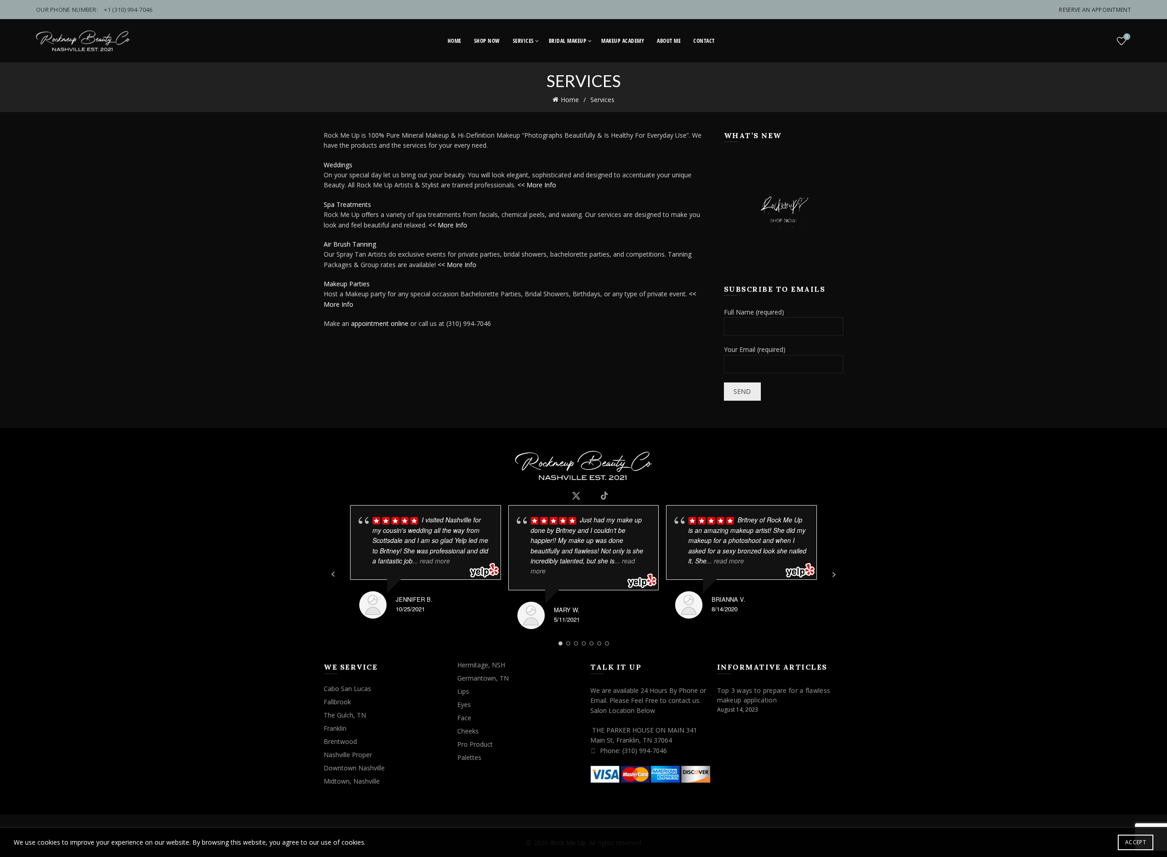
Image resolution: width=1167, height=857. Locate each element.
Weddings (338, 164)
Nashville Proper (348, 754)
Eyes (464, 704)
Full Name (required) (754, 312)
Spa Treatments (347, 204)
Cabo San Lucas (347, 688)
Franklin (335, 728)
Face (464, 717)
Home (454, 41)
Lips (463, 691)
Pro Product (475, 744)
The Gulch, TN (345, 715)
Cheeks (468, 731)
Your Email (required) (754, 349)
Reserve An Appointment (1095, 10)
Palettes (469, 757)
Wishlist (1127, 37)
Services (523, 41)
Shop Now (487, 41)
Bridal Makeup (568, 41)
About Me (669, 41)
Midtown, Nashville (352, 781)
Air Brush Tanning (350, 244)
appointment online (379, 323)
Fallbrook (337, 701)
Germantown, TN (483, 678)
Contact (704, 41)
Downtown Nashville (354, 768)
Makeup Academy (622, 41)
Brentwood (340, 741)
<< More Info (536, 185)
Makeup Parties (347, 283)
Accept (1135, 842)
